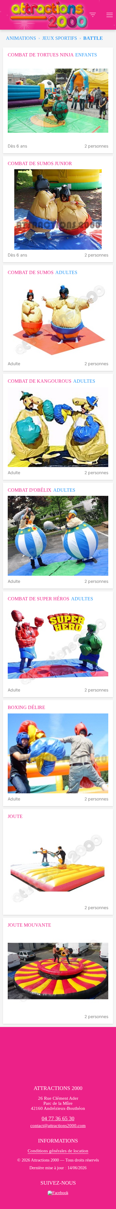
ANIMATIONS (21, 38)
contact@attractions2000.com (58, 1125)
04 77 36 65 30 (58, 1118)
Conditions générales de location (58, 1150)
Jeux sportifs (59, 38)
